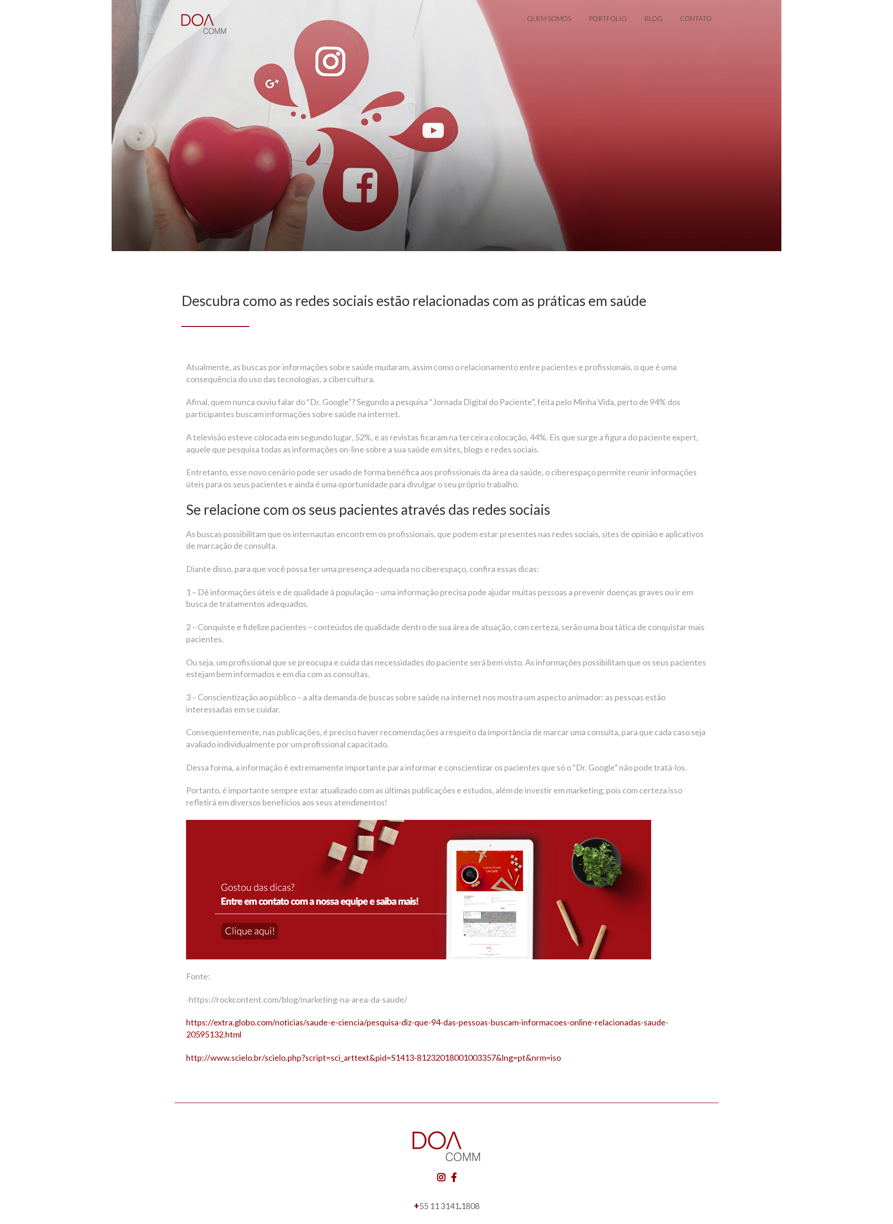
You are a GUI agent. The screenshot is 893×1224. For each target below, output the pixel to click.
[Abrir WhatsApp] (870, 1200)
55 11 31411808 (447, 1206)
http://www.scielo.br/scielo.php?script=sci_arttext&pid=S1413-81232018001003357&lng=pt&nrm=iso (373, 1057)
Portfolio (608, 18)
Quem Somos (549, 18)
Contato (696, 18)
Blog (653, 18)
